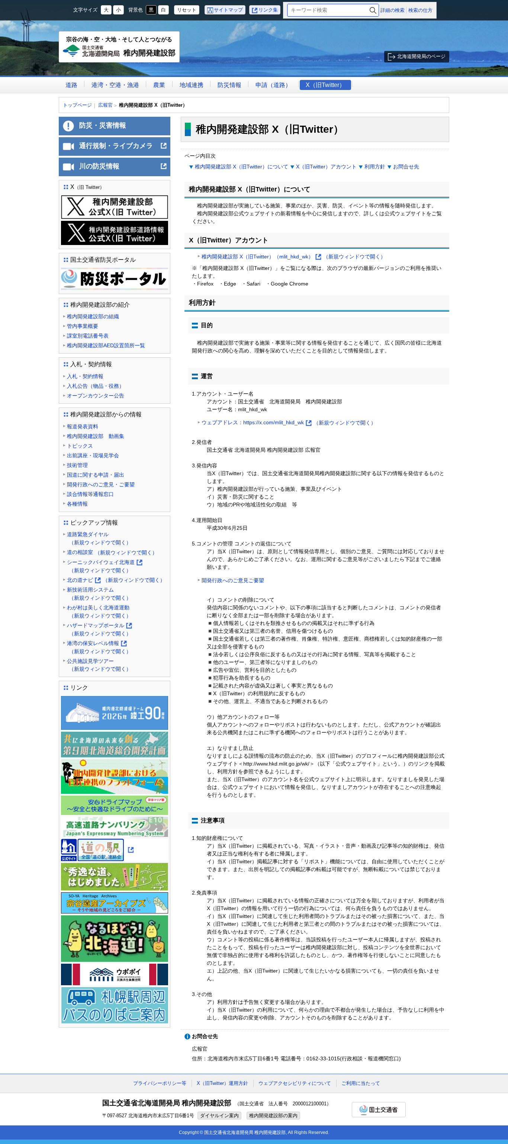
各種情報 (77, 504)
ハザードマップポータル (99, 630)
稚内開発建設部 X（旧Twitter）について (241, 167)
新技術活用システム (99, 594)
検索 (373, 10)
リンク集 (268, 10)
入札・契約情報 (85, 376)
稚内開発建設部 (121, 49)
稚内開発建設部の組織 (93, 316)
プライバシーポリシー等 (159, 1083)
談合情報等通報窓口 (90, 494)
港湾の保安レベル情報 (99, 647)
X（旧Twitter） (325, 85)
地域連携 (191, 85)
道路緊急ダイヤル (99, 538)
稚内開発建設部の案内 (273, 1115)
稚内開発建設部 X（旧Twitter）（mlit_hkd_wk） (294, 257)
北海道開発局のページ (421, 56)
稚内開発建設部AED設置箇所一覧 (106, 345)
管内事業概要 (82, 326)
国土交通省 (379, 1109)
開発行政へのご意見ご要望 (233, 580)
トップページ (77, 105)
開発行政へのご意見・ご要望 (101, 484)
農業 (159, 85)
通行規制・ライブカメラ (123, 149)
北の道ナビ (116, 580)
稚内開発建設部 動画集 (95, 436)
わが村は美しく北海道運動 (99, 612)
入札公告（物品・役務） (95, 386)
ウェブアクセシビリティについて (294, 1083)
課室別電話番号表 (88, 336)
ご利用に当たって (360, 1083)
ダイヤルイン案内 (219, 1115)
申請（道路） (273, 85)
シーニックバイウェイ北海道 (104, 566)
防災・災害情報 (102, 125)
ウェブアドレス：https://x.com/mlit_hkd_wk (289, 423)
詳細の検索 (392, 10)
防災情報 (229, 85)
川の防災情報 (123, 169)
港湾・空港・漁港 (115, 85)
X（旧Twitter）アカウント (326, 167)
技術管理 (77, 465)
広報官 (105, 105)
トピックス (80, 446)
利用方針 (374, 167)
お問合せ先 (406, 167)
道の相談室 (112, 552)
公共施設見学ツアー (99, 665)
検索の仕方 (420, 10)
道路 (71, 85)
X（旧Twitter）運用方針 (222, 1083)
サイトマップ (228, 10)
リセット (186, 10)
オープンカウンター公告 (95, 396)
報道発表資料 (82, 426)
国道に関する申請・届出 (95, 475)
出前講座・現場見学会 (93, 455)
